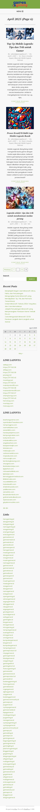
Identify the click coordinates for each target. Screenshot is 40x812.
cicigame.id (7, 694)
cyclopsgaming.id (9, 723)
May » (21, 353)
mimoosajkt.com (9, 458)
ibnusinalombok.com (11, 494)
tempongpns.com (10, 425)
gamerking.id (8, 733)
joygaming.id (8, 718)
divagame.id (8, 589)
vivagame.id (7, 586)
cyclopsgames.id (9, 707)
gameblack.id (8, 687)
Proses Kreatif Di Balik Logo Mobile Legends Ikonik (20, 134)
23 (15, 345)
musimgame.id (8, 581)
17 (20, 342)
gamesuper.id (8, 576)
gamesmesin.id (9, 540)
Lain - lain (27, 224)
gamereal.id (7, 671)
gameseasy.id (8, 766)
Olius (15, 809)
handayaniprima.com (11, 433)
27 (34, 345)
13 (34, 338)
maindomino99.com (10, 385)
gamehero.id (8, 571)
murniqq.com (8, 403)
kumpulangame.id (10, 645)
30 (15, 349)
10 (20, 338)
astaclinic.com (8, 492)
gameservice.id (9, 674)
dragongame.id (9, 797)
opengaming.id (9, 596)
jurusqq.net (7, 375)
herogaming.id (8, 519)
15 (10, 342)
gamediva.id (8, 573)
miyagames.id (8, 653)
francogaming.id (9, 669)
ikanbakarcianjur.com (11, 466)
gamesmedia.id (9, 710)
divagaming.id (8, 522)
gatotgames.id (9, 656)
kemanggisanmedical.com (13, 476)
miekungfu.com (9, 451)
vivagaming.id (8, 529)
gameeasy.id (8, 785)
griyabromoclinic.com (11, 502)
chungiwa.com (8, 464)
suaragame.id (8, 632)
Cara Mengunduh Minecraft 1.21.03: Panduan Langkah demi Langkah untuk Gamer (19, 319)
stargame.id (7, 594)
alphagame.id (8, 692)
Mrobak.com (7, 448)
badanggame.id (9, 697)
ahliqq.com (7, 370)
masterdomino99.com (11, 390)
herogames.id (8, 550)
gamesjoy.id (7, 702)
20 (34, 342)
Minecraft (17, 58)
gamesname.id (9, 772)
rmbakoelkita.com (10, 440)
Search (6, 276)
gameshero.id (8, 537)
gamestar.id (7, 578)
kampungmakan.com (11, 435)
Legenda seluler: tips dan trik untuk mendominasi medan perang (20, 216)
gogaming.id (8, 754)
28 (5, 349)
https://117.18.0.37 (9, 393)
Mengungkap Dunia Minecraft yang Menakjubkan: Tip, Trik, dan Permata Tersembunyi (18, 298)
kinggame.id (7, 795)
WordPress (27, 809)
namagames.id (9, 563)
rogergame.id (8, 689)
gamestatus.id (8, 790)
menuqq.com (8, 406)
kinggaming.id (8, 751)
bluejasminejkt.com (10, 445)
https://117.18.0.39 (9, 372)
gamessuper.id (8, 547)
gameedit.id (7, 679)
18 (25, 342)
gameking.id (7, 787)
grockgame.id (8, 612)
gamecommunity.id (10, 728)
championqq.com (10, 396)
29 (10, 349)
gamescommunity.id (11, 699)
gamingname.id (9, 743)
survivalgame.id (9, 614)
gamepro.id (7, 792)
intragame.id (8, 635)
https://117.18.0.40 (9, 398)
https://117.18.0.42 (9, 378)
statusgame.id (8, 534)
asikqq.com (7, 365)
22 (10, 345)
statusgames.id (9, 782)
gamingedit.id (8, 663)
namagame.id (8, 591)
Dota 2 (24, 56)
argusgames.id (8, 601)
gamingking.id (8, 746)
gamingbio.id (8, 620)
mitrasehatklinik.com (11, 471)
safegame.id (8, 617)
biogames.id (8, 622)
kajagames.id (8, 712)
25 (25, 345)
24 (20, 345)
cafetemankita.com (10, 453)
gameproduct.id (9, 676)
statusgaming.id (9, 764)
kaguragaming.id (9, 741)
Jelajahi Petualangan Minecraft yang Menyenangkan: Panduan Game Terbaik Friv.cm (20, 311)
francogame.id (8, 684)
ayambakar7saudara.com (13, 422)
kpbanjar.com (8, 474)
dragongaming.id (9, 756)
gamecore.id (8, 565)
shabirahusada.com (10, 487)
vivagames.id (8, 558)
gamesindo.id (8, 542)
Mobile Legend (26, 58)
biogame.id (7, 643)
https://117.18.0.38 (9, 388)
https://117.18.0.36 (9, 367)
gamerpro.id (7, 736)
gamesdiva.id (8, 545)
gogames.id (7, 774)
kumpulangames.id (10, 640)
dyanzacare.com (9, 500)
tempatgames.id (9, 630)
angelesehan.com (10, 443)
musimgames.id (9, 560)
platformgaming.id (10, 748)
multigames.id (8, 779)
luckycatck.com (9, 438)
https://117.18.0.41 (9, 383)
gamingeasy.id (8, 738)
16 (15, 342)
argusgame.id (8, 609)
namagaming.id (9, 527)
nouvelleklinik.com (10, 482)
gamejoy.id (7, 730)
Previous (7, 270)
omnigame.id (8, 638)
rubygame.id (8, 607)
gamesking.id (8, 769)
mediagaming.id (9, 715)
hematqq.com (8, 401)
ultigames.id (7, 777)
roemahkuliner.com (10, 427)
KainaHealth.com (9, 484)
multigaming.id (8, 761)
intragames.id (8, 625)
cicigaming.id (8, 661)
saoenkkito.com (9, 430)
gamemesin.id (8, 568)
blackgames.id (8, 658)
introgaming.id (8, 627)
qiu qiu (5, 508)
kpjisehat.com (8, 469)
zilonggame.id (8, 604)
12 (29, 338)
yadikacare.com (9, 489)
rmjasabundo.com (10, 456)
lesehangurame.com (11, 420)
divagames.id (8, 555)
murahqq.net (8, 380)
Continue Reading (20, 101)
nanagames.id (8, 720)
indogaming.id (8, 524)
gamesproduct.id (9, 650)
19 (29, 342)
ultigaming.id (8, 759)
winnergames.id (9, 599)
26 (30, 345)
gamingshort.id (9, 666)
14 (5, 342)
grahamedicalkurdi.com (12, 497)
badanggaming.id (10, 681)
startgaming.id (8, 532)
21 (5, 345)
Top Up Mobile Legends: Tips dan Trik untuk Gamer (20, 47)
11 (24, 338)
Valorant (20, 60)
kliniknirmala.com (9, 479)
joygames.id (7, 705)
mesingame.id (8, 583)
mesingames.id (9, 553)
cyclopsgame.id (9, 725)
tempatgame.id (9, 648)
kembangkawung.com (11, 461)
